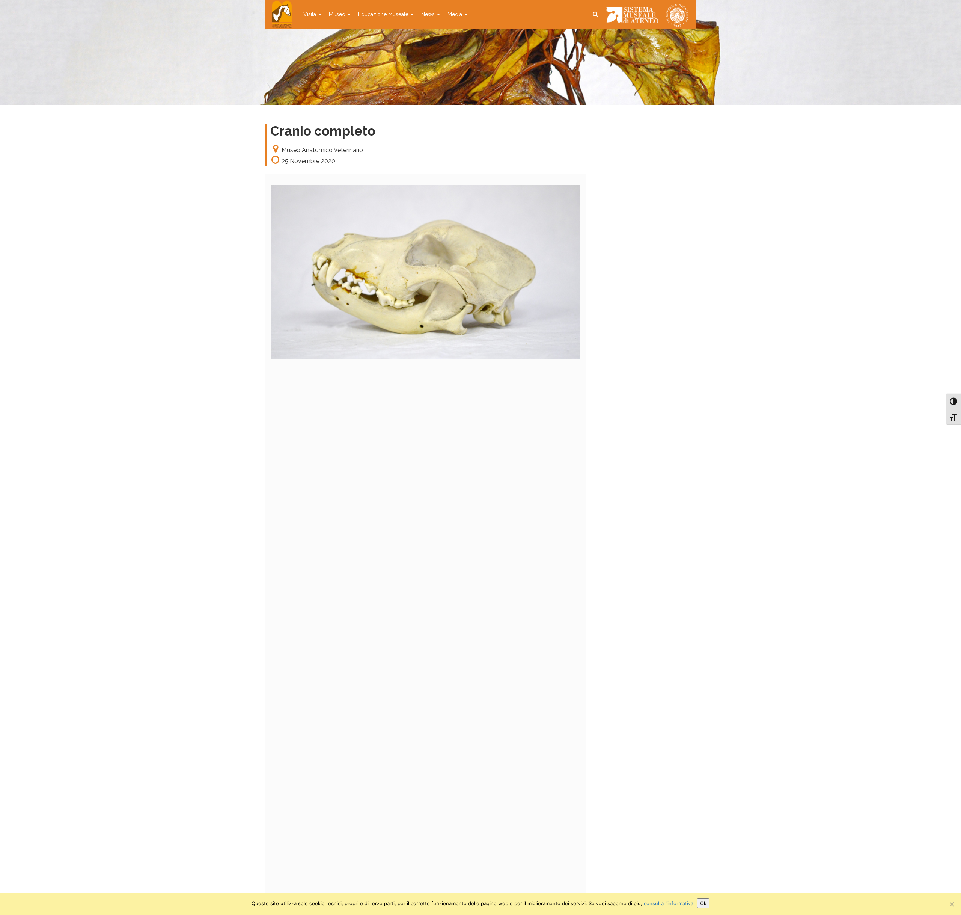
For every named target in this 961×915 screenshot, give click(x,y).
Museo (338, 14)
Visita (310, 14)
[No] (951, 904)
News (428, 14)
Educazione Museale (384, 14)
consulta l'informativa (668, 903)
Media (455, 14)
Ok (703, 903)
